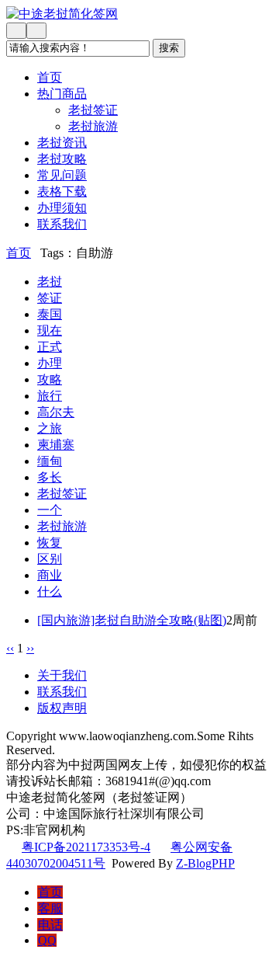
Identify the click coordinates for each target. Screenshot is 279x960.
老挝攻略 (62, 158)
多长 (49, 477)
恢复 (49, 542)
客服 (50, 908)
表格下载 (62, 191)
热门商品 (62, 93)
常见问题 (62, 175)
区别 (49, 558)
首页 (49, 77)
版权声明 (62, 708)
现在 (49, 330)
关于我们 (62, 675)
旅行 (49, 395)
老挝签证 (93, 110)
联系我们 (62, 224)
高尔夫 (55, 412)
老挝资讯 (62, 142)
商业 (49, 575)
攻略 (49, 379)
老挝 (49, 281)
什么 (49, 591)
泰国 (49, 314)
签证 (49, 297)
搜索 (169, 48)
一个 (49, 510)
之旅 (49, 428)
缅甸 (49, 461)
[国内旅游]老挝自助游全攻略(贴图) (131, 620)
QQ (47, 940)
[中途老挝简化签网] (139, 14)
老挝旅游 (93, 126)
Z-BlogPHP (205, 863)
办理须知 (62, 207)
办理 (49, 363)
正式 (49, 346)
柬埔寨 (55, 444)
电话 (50, 924)
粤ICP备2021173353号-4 (86, 847)
